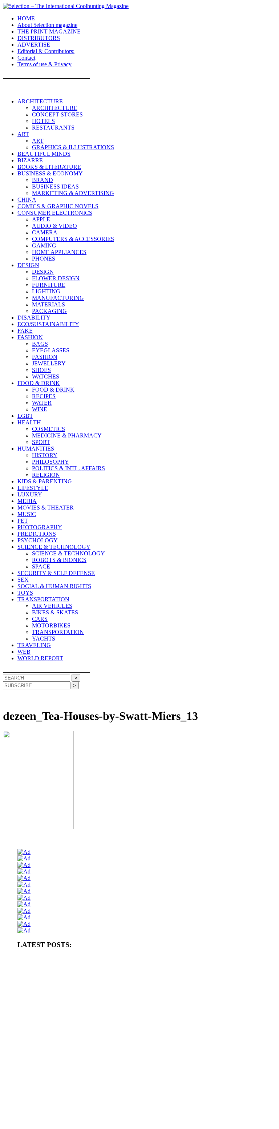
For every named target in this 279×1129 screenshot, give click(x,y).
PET (22, 521)
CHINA (26, 200)
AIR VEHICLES (52, 606)
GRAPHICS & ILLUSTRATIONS (73, 147)
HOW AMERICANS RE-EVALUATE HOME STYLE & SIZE (76, 1001)
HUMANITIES (35, 448)
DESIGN (28, 265)
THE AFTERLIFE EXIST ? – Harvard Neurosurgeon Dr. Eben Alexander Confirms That (181, 971)
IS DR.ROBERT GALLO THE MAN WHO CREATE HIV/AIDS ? (178, 1061)
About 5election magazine (47, 25)
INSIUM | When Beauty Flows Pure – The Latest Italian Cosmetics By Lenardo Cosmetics (101, 1097)
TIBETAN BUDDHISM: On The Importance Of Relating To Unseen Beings (88, 1013)
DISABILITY (33, 317)
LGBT (25, 416)
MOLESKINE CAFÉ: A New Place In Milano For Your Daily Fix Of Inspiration (91, 1073)
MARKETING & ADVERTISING (73, 193)
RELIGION (46, 475)
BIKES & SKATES (55, 612)
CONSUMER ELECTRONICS (54, 213)
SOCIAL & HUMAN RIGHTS (54, 586)
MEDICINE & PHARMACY (67, 435)
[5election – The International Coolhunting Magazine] (66, 6)
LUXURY (29, 494)
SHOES (41, 370)
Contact (26, 58)
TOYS (25, 593)
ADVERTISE (33, 44)
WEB (24, 652)
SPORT (41, 442)
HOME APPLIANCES (59, 252)
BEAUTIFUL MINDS (43, 154)
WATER (42, 403)
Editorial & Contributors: (45, 51)
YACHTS (43, 638)
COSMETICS (48, 429)
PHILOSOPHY (50, 462)
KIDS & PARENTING (44, 481)
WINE (39, 409)
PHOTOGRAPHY (39, 527)
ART (23, 134)
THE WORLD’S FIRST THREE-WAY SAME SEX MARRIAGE (79, 1121)
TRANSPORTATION (43, 599)
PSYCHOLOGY (37, 540)
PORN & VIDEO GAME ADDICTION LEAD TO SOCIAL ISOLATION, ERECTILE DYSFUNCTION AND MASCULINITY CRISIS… (138, 986)
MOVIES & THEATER (45, 507)
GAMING (44, 245)
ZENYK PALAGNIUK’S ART (214, 1097)
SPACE (41, 566)
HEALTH (29, 422)
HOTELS (43, 121)
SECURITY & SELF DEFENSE (56, 573)
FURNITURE (48, 285)
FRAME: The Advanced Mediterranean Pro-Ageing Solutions (74, 1037)
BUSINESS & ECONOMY (50, 173)
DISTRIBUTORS (38, 38)
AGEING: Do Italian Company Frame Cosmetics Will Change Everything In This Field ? (100, 1025)
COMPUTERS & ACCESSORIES (73, 239)
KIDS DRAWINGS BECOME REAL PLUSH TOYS (66, 1109)
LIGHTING (46, 291)
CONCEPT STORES (57, 114)
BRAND (42, 180)
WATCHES (45, 376)
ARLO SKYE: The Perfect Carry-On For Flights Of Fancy (220, 1073)
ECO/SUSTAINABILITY (48, 324)
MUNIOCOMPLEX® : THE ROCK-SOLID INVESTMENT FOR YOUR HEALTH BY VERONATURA (116, 959)
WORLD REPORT (40, 658)
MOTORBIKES (51, 625)
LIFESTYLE (32, 488)
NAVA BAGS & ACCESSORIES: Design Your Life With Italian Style (82, 1085)
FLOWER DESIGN (56, 278)
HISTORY (44, 455)
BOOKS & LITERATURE (49, 167)
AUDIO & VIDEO (54, 226)
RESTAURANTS (53, 127)
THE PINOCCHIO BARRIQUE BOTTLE (57, 971)
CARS (40, 619)
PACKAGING (49, 311)
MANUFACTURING (58, 298)
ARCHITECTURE (40, 101)
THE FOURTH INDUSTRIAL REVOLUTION (160, 1109)
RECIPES (44, 396)
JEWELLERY (49, 363)
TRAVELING (34, 645)
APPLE (41, 219)
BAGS (40, 344)
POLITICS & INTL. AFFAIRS (68, 468)
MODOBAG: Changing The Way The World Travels (66, 1061)
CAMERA (44, 232)
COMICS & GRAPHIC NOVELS (57, 206)
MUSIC (26, 514)
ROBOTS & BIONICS (59, 560)
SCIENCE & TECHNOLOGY (53, 547)
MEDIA (27, 501)
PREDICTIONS (36, 534)
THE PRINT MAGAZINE (49, 31)
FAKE (25, 331)
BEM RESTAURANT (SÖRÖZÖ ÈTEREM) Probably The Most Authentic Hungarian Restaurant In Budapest (121, 1049)
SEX (23, 580)
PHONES (43, 258)
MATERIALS (48, 304)
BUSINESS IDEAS (55, 186)
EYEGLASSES (50, 350)
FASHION (30, 337)
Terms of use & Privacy (44, 64)
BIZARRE (30, 160)
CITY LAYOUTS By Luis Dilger (166, 1001)
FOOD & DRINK (38, 383)
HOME (26, 18)
